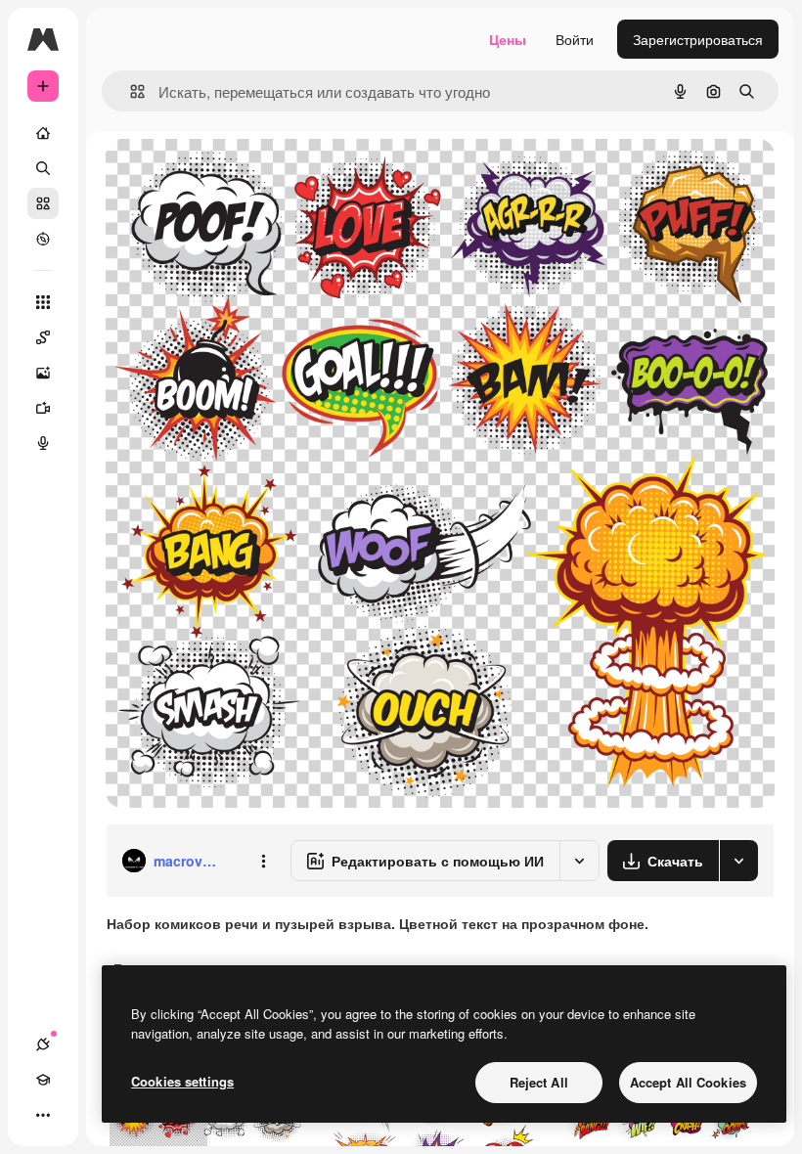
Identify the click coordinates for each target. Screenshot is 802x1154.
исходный (236, 175)
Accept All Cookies (688, 1082)
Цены (507, 39)
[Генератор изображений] (43, 372)
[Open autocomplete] (129, 91)
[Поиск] (43, 168)
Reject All (539, 1082)
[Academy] (43, 1079)
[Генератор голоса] (43, 443)
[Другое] (43, 1115)
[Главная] (43, 133)
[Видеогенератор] (43, 407)
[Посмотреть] (43, 238)
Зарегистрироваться (698, 39)
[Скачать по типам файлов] (738, 860)
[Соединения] (43, 1044)
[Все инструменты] (43, 302)
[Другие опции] (263, 860)
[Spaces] (43, 337)
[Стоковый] (43, 203)
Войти (575, 39)
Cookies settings (182, 1081)
